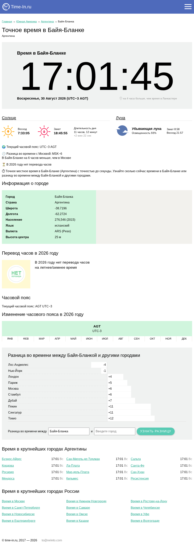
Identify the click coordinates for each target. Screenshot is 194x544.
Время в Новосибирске (18, 514)
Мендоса (8, 478)
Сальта (136, 459)
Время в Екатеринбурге (18, 520)
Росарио (8, 472)
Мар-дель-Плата (77, 472)
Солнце (9, 117)
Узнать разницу (155, 431)
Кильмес (72, 478)
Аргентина (47, 21)
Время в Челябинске (145, 507)
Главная (7, 21)
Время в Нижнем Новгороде (86, 501)
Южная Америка (26, 21)
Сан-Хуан (137, 472)
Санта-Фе (137, 465)
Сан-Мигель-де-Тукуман (83, 459)
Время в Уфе (140, 514)
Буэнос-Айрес (12, 459)
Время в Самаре (78, 507)
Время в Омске (77, 514)
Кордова (8, 465)
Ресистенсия (140, 478)
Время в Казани (77, 520)
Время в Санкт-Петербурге (21, 507)
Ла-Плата (73, 465)
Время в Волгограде (145, 520)
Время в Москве (13, 501)
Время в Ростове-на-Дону (149, 501)
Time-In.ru (21, 6)
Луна (120, 117)
